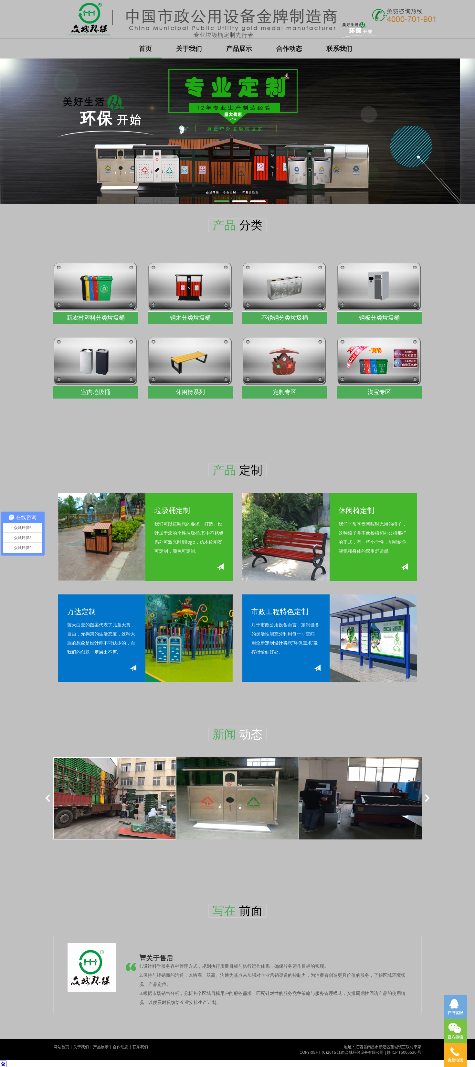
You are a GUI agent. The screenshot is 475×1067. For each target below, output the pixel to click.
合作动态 (289, 48)
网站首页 (61, 1047)
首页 (150, 48)
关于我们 (189, 48)
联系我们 (339, 48)
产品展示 (239, 48)
